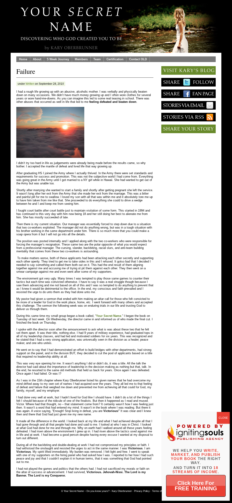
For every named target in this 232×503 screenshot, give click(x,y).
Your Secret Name (108, 316)
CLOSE (223, 417)
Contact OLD (138, 59)
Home (23, 59)
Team (97, 59)
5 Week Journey (58, 59)
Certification (114, 59)
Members (81, 59)
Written (30, 83)
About (37, 59)
